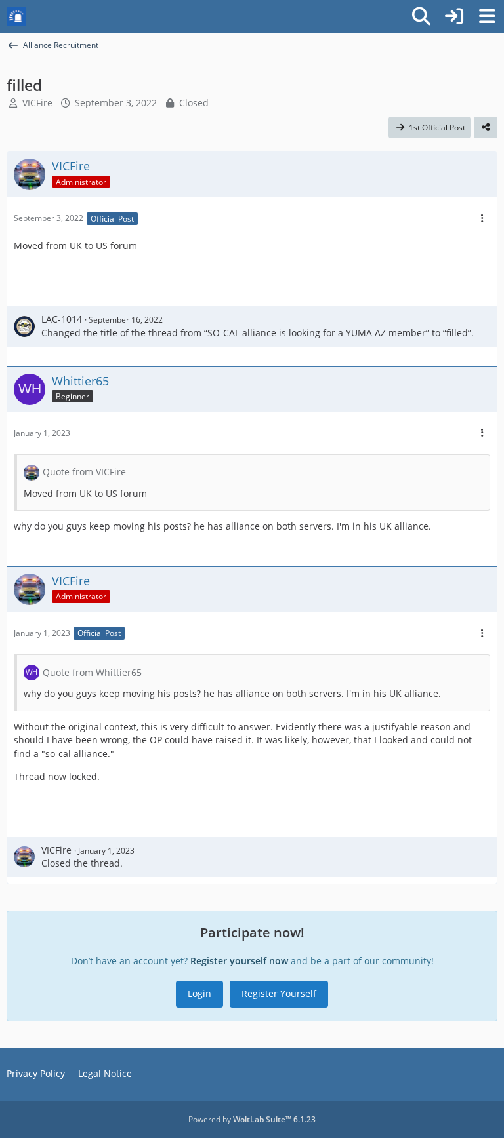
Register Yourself (279, 993)
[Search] (421, 16)
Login (199, 993)
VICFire (37, 102)
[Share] (485, 128)
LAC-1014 (61, 319)
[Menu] (487, 16)
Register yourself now (239, 960)
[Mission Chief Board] (16, 16)
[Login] (454, 16)
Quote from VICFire (84, 471)
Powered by (252, 1119)
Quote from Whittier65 (92, 672)
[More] (482, 219)
